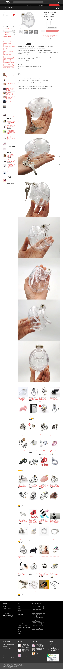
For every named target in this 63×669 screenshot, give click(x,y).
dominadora (6, 51)
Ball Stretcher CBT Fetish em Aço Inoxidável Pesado (22, 450)
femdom (5, 56)
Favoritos (25, 5)
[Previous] (20, 20)
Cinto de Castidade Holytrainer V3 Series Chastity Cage (21, 399)
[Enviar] (42, 2)
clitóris (5, 48)
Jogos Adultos (6, 32)
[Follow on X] (42, 5)
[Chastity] (7, 2)
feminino (8, 56)
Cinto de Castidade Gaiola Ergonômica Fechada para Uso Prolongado (22, 503)
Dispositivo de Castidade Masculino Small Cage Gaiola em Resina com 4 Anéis (33, 522)
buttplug (5, 43)
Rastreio (35, 5)
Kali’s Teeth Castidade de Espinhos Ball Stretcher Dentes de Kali (54, 503)
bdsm (7, 41)
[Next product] (56, 8)
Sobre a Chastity (30, 5)
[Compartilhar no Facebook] (45, 39)
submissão (8, 65)
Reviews (19, 633)
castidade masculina (46, 35)
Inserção (5, 24)
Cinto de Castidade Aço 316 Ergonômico (44, 415)
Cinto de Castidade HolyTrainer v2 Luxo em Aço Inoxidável (23, 592)
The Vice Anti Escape (8, 28)
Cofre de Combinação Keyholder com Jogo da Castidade (33, 415)
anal (4, 41)
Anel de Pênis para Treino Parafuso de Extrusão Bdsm (44, 538)
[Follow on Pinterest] (55, 644)
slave (4, 65)
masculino (5, 59)
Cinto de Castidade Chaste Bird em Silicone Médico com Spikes (43, 486)
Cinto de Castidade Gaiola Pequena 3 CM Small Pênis (54, 486)
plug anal (5, 62)
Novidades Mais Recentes (8, 644)
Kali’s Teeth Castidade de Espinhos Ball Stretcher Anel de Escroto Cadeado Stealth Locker (43, 574)
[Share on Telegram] (54, 39)
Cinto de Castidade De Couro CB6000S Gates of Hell (43, 592)
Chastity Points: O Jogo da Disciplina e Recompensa (10, 107)
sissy (14, 64)
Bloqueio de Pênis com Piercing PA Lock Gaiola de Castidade (33, 450)
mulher (39, 622)
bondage (10, 41)
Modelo (41, 26)
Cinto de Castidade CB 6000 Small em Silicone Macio (54, 450)
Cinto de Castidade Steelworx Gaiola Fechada (22, 486)
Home (19, 612)
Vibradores (5, 34)
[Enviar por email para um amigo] (49, 39)
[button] (57, 2)
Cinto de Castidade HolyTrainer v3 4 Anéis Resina (54, 399)
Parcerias (19, 621)
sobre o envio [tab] (48, 44)
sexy (8, 64)
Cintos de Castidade (7, 26)
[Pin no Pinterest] (50, 39)
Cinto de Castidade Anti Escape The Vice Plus (54, 415)
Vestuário (5, 22)
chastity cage (6, 46)
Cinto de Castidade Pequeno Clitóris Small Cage (22, 557)
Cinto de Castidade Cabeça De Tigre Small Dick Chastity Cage (22, 434)
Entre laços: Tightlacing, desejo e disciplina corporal (10, 93)
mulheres (42, 622)
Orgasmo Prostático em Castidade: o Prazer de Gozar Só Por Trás (10, 75)
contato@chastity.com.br (8, 608)
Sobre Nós (5, 646)
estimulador (6, 54)
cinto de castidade (12, 46)
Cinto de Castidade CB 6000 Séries (22, 469)
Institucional (20, 614)
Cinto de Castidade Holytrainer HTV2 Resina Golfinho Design (22, 415)
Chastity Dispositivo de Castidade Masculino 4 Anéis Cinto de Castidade (43, 469)
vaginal (5, 67)
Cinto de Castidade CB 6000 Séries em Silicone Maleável (43, 521)
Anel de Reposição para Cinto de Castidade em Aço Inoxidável (33, 592)
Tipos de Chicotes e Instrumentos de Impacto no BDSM (10, 80)
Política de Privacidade (22, 625)
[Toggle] (14, 24)
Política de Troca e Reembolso (24, 627)
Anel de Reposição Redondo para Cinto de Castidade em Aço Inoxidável (55, 538)
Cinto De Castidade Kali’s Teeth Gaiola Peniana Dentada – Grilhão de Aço (33, 434)
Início (4, 7)
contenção (5, 49)
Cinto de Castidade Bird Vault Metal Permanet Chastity (33, 503)
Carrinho (19, 608)
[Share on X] (47, 39)
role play (5, 64)
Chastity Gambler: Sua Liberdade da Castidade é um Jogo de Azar (10, 85)
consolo (11, 48)
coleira (8, 48)
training (12, 65)
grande (5, 57)
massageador (10, 59)
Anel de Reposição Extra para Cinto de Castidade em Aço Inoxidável (44, 450)
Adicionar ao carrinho (52, 30)
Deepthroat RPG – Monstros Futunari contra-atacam (10, 101)
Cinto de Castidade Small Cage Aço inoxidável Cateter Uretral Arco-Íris (54, 557)
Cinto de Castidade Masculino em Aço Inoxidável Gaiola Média (54, 573)
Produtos (20, 5)
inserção (12, 57)
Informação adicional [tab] (35, 44)
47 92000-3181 (6, 613)
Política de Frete (21, 623)
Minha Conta (20, 618)
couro (9, 49)
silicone (11, 64)
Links (19, 616)
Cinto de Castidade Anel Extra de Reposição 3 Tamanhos (54, 469)
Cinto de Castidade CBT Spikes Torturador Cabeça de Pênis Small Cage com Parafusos (54, 522)
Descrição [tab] (28, 44)
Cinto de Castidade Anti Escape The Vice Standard (33, 399)
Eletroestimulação (7, 36)
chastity (51, 35)
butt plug (9, 43)
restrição (11, 62)
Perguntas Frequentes (7, 648)
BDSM (4, 30)
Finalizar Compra (21, 610)
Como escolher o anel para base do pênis (26, 71)
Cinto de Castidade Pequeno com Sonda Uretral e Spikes (21, 538)
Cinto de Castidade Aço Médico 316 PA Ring (33, 486)
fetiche (12, 56)
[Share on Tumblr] (52, 39)
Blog (39, 5)
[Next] (36, 20)
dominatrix (10, 51)
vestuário (8, 67)
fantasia (10, 54)
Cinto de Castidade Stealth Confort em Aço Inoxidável (33, 573)
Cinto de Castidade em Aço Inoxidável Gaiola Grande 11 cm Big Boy (44, 503)
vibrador (12, 67)
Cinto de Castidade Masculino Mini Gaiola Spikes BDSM (53, 434)
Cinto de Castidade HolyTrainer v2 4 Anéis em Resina (22, 521)
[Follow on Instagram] (41, 5)
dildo (12, 49)
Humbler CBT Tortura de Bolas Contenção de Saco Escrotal (54, 592)
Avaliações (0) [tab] (42, 44)
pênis (9, 62)
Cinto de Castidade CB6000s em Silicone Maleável (32, 538)
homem (8, 57)
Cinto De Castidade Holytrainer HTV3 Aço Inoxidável (32, 469)
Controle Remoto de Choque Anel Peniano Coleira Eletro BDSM (22, 573)
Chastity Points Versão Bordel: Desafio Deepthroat (10, 97)
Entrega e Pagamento (7, 650)
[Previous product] (58, 8)
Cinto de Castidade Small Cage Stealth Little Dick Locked (43, 434)
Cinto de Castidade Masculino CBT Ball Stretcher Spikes (42, 399)
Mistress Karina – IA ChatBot (8, 657)
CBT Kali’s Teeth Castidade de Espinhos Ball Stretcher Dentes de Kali (43, 557)
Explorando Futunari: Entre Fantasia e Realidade (10, 89)
